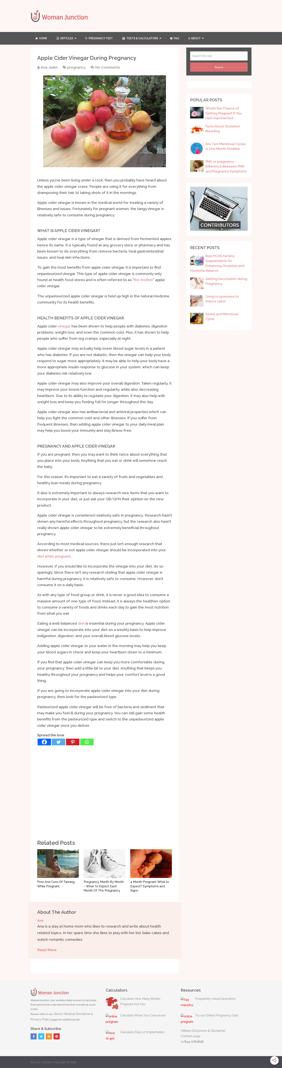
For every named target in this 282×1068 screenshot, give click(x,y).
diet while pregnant (54, 556)
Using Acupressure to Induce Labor (222, 298)
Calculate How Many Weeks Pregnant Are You (140, 1001)
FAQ (176, 38)
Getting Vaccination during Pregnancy (226, 281)
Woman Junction (41, 1062)
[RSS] (49, 1036)
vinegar (64, 326)
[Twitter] (58, 742)
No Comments (107, 67)
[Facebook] (44, 742)
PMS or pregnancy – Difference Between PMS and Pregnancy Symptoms (226, 166)
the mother (143, 280)
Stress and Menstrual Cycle (221, 316)
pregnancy (76, 67)
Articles (66, 38)
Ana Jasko (49, 67)
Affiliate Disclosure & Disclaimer (203, 1031)
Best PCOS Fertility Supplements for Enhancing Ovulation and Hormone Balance (217, 263)
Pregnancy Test (100, 38)
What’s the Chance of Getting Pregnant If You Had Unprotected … (223, 113)
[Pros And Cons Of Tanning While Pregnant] (58, 863)
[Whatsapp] (87, 742)
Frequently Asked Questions (215, 999)
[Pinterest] (72, 742)
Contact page (190, 1036)
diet (81, 623)
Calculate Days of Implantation (142, 1032)
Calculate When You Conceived (142, 1015)
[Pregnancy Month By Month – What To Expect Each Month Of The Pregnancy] (104, 863)
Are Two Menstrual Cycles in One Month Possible (225, 146)
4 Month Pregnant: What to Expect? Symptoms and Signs (149, 886)
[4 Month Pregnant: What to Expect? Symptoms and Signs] (151, 863)
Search (219, 67)
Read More (47, 950)
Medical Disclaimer (77, 1014)
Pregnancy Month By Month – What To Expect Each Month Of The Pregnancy (104, 886)
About (195, 38)
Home (43, 38)
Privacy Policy (41, 1019)
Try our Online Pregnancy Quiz (216, 1015)
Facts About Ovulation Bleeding (222, 128)
